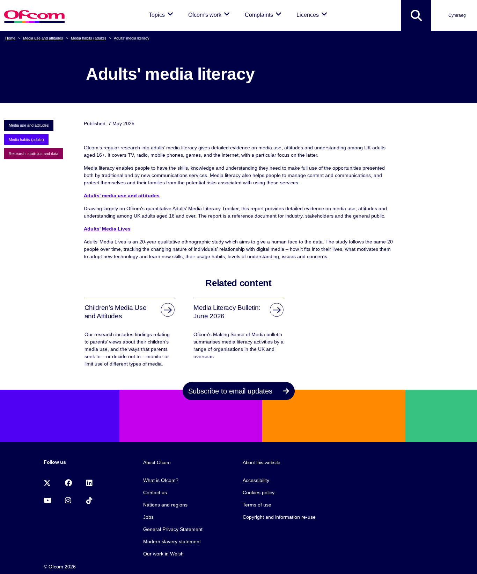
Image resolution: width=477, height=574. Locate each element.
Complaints (264, 15)
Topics (162, 15)
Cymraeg (457, 15)
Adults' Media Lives (107, 229)
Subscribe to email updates (231, 391)
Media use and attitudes (43, 38)
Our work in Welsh (163, 554)
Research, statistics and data (33, 153)
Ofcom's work (210, 15)
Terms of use (257, 505)
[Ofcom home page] (34, 15)
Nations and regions (165, 505)
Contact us (155, 492)
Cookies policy (258, 492)
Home (10, 38)
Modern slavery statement (172, 541)
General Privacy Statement (173, 529)
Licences (313, 15)
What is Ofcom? (160, 480)
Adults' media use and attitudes (122, 195)
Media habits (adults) (88, 38)
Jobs (148, 517)
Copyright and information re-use (279, 517)
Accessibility (256, 480)
